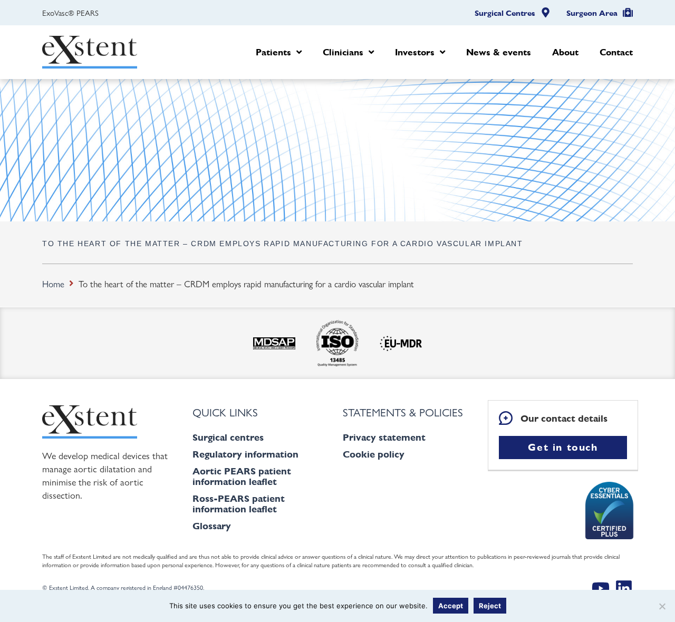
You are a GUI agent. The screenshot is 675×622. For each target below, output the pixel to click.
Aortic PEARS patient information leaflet (241, 476)
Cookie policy (373, 454)
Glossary (211, 526)
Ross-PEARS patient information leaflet (238, 503)
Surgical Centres (505, 13)
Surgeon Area (592, 13)
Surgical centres (228, 437)
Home (53, 283)
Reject (490, 605)
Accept (450, 605)
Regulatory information (245, 454)
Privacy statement (384, 437)
